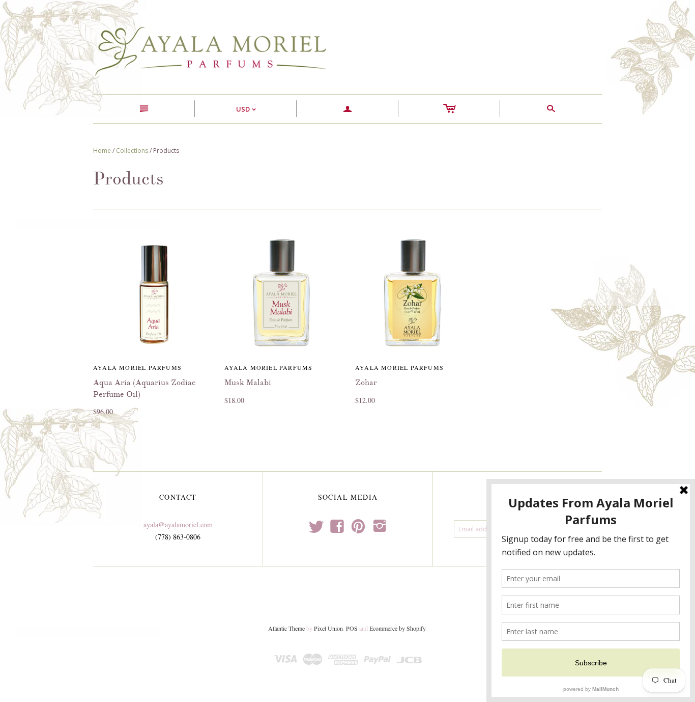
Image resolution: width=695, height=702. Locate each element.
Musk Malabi (247, 382)
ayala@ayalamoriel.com (178, 524)
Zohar (366, 382)
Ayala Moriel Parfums (137, 367)
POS (352, 628)
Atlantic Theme (286, 628)
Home (102, 150)
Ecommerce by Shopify (397, 628)
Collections (132, 150)
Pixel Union (328, 628)
